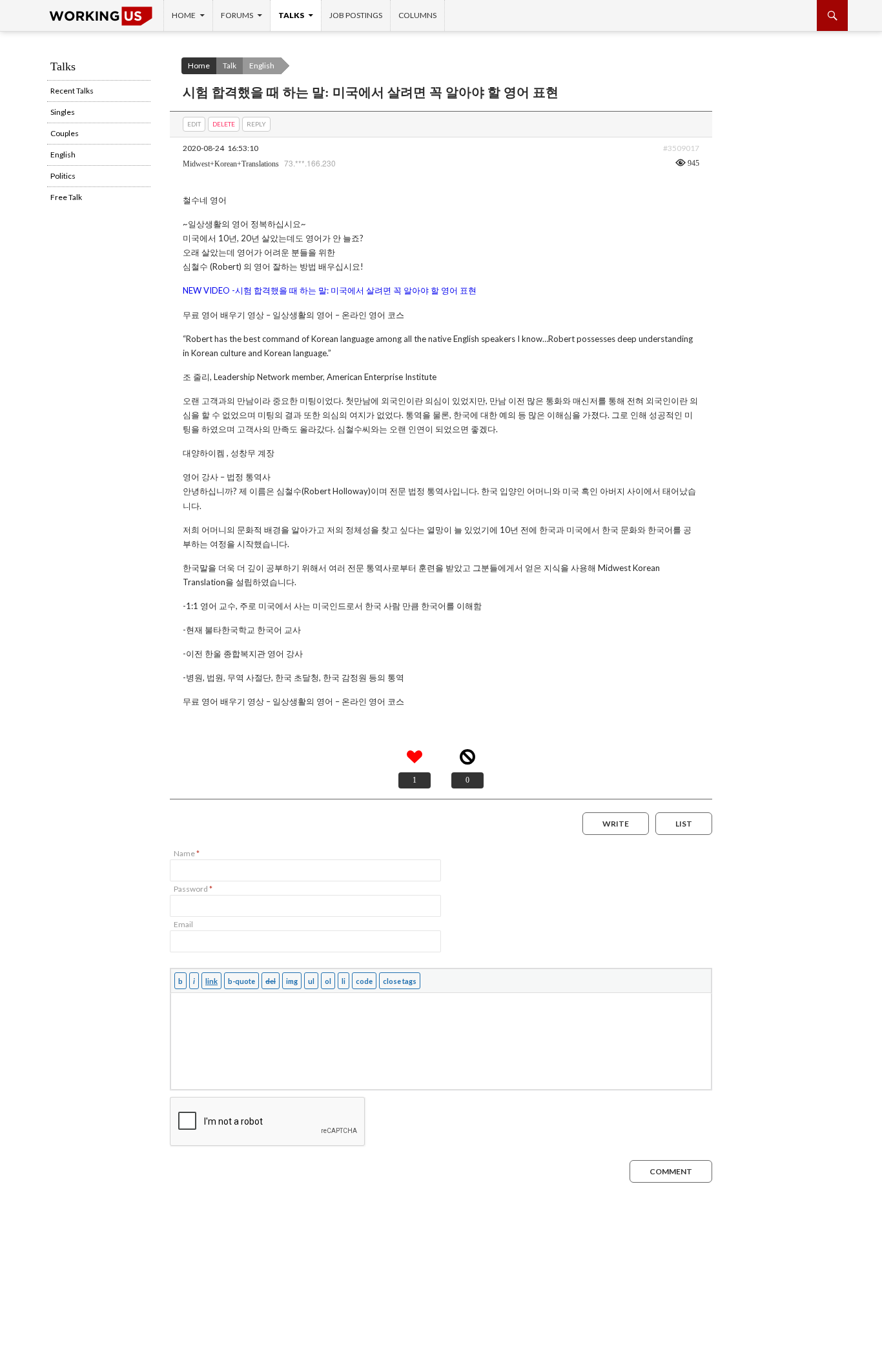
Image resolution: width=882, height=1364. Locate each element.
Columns (417, 15)
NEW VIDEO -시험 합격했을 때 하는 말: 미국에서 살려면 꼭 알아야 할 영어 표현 (330, 290)
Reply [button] (256, 124)
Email (183, 924)
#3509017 (681, 148)
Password (193, 889)
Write (615, 823)
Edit (194, 124)
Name (187, 853)
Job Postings (355, 15)
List (683, 823)
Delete (223, 124)
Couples (64, 133)
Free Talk (66, 197)
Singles (62, 112)
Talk (229, 65)
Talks (291, 15)
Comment (671, 1171)
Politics (63, 176)
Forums (237, 15)
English (261, 65)
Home (184, 15)
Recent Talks (72, 90)
